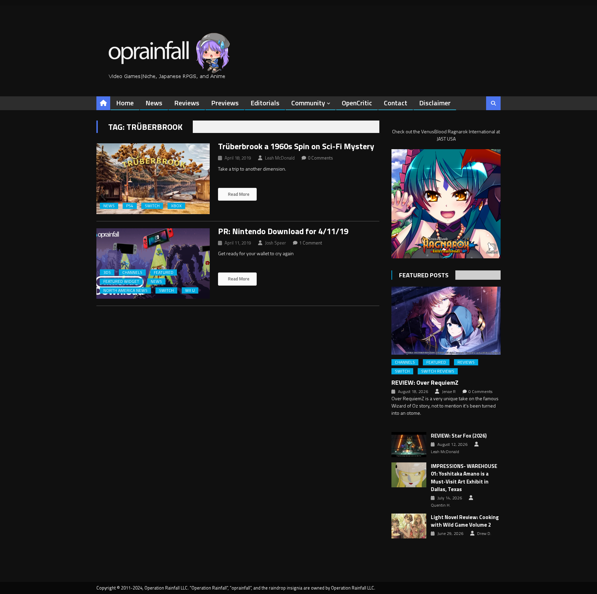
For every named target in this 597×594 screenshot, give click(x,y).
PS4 (129, 206)
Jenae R (449, 392)
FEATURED (163, 272)
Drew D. (484, 533)
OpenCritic (357, 102)
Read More (238, 194)
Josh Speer (275, 242)
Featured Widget (121, 281)
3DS (107, 272)
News (153, 102)
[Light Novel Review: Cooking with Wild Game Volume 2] (408, 526)
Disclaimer (435, 102)
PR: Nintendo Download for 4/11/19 (283, 231)
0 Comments (320, 157)
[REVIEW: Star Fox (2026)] (408, 444)
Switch (152, 206)
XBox (176, 206)
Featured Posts (423, 275)
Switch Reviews (437, 371)
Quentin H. (441, 505)
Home (125, 102)
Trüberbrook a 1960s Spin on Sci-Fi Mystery (296, 146)
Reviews (186, 102)
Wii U (190, 290)
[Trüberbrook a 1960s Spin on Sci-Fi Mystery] (153, 178)
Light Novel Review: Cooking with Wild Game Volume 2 (465, 521)
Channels (132, 272)
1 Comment (310, 242)
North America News (125, 290)
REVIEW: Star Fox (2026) (459, 436)
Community (308, 102)
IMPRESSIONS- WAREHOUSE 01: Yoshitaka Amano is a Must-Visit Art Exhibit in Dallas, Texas (464, 478)
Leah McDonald (280, 157)
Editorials (264, 102)
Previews (225, 102)
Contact (395, 102)
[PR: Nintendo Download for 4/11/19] (153, 263)
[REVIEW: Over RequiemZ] (446, 321)
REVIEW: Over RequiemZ (424, 382)
